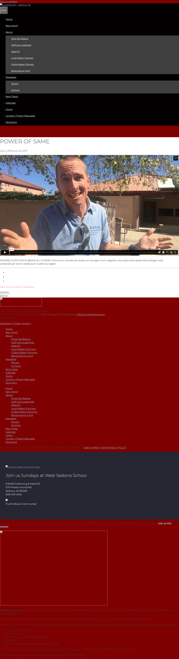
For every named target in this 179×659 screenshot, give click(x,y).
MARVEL (5, 292)
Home (9, 19)
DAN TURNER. (92, 447)
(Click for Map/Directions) (91, 314)
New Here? (12, 25)
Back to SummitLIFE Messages (17, 286)
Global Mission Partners (22, 64)
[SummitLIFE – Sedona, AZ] (15, 5)
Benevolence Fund (20, 71)
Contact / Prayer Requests (20, 116)
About (9, 32)
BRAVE (4, 295)
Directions (11, 122)
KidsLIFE (15, 51)
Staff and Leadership (21, 45)
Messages (11, 77)
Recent (14, 84)
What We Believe (19, 38)
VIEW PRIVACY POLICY (113, 447)
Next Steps (12, 96)
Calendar (11, 103)
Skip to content (8, 1)
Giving (9, 109)
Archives (15, 90)
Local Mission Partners (22, 58)
